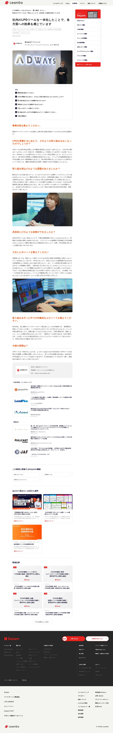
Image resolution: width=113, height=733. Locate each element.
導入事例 (81, 653)
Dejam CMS (7, 652)
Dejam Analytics (8, 655)
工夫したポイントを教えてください (28, 108)
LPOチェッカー (33, 649)
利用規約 (97, 671)
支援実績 (74, 3)
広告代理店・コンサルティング (21, 32)
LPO (14, 29)
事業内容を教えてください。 (26, 93)
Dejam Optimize (8, 649)
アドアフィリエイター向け (50, 654)
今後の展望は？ (22, 116)
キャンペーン (82, 657)
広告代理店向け (48, 649)
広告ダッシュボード (21, 670)
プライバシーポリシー (101, 668)
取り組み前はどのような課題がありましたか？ (32, 100)
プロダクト (81, 696)
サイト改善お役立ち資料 (85, 668)
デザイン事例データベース (13, 716)
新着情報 (81, 710)
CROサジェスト (33, 661)
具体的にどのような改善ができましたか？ (31, 104)
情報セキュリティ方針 (102, 703)
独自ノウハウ (91, 3)
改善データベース (33, 655)
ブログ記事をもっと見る (41, 622)
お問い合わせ (98, 675)
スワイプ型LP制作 (20, 667)
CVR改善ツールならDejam (21, 10)
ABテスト (18, 652)
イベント (82, 3)
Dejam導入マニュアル (84, 671)
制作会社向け (47, 652)
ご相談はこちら (102, 3)
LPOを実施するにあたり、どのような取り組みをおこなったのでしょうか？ (41, 96)
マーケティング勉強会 (12, 697)
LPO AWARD (9, 702)
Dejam (67, 3)
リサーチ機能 (19, 658)
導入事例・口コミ (39, 10)
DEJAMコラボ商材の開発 (54, 29)
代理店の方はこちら (100, 649)
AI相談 (30, 658)
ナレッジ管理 (30, 29)
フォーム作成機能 (33, 664)
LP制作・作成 (19, 664)
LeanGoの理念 (83, 703)
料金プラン (82, 649)
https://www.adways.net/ (42, 373)
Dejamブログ (82, 675)
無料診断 (81, 645)
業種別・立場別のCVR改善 (102, 653)
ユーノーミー (9, 706)
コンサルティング (58, 3)
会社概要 (81, 713)
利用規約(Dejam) (100, 692)
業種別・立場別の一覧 (49, 657)
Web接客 (18, 655)
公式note (98, 706)
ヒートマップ (21, 29)
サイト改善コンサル (41, 29)
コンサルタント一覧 (84, 706)
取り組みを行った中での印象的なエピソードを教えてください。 (37, 112)
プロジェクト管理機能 (21, 661)
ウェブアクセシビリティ (35, 667)
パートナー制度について (101, 645)
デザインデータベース (34, 652)
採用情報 (81, 717)
